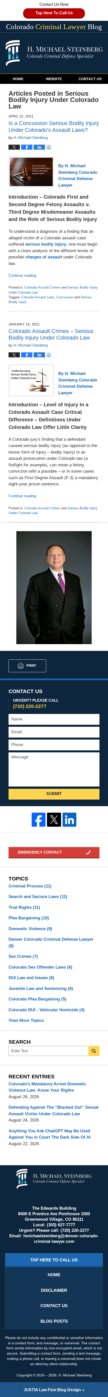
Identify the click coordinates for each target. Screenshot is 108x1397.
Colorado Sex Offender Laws (40, 967)
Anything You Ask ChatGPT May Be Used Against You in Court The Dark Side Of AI (50, 1134)
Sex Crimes (23, 956)
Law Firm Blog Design (52, 1390)
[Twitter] (54, 819)
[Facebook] (38, 819)
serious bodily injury (45, 244)
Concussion (64, 297)
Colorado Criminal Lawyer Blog (54, 53)
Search (93, 1051)
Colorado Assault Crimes (42, 287)
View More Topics (26, 1020)
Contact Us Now (54, 8)
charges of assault (43, 257)
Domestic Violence (30, 928)
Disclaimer (54, 1290)
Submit (54, 794)
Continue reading (22, 275)
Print (31, 665)
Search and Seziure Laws (38, 896)
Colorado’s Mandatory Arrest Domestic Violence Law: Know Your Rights (47, 1087)
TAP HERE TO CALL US (54, 1260)
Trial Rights (24, 907)
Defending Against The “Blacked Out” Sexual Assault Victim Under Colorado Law (53, 1110)
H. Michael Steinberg (75, 1375)
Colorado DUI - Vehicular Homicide (47, 1010)
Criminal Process (30, 886)
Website (54, 79)
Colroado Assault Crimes (42, 508)
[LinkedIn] (69, 819)
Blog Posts (54, 1321)
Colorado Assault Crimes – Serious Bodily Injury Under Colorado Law (51, 334)
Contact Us (90, 79)
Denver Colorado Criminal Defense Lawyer (51, 942)
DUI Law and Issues (31, 977)
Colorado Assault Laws (37, 297)
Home (18, 79)
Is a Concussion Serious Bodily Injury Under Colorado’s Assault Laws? (54, 126)
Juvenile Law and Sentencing (41, 988)
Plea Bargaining (29, 918)
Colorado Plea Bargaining (37, 999)
